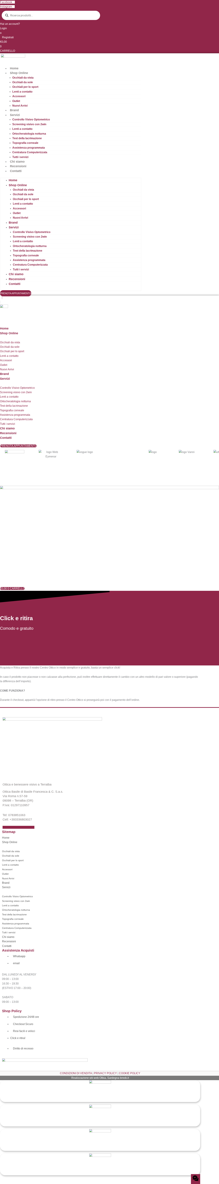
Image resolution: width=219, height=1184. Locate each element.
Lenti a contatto (22, 91)
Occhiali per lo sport (25, 86)
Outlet (16, 101)
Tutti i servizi (20, 157)
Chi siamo (17, 161)
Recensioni (18, 166)
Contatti (16, 171)
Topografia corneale (25, 142)
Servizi (15, 115)
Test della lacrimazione (27, 138)
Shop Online (19, 73)
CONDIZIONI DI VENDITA (76, 1073)
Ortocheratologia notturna (29, 133)
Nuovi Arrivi (20, 105)
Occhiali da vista (23, 77)
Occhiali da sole (22, 82)
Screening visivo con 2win (29, 124)
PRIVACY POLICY (105, 1073)
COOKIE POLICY (129, 1073)
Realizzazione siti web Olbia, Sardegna (95, 1077)
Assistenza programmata (28, 147)
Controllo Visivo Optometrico (31, 119)
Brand (14, 110)
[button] (109, 297)
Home (14, 68)
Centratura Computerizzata (29, 152)
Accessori (18, 96)
